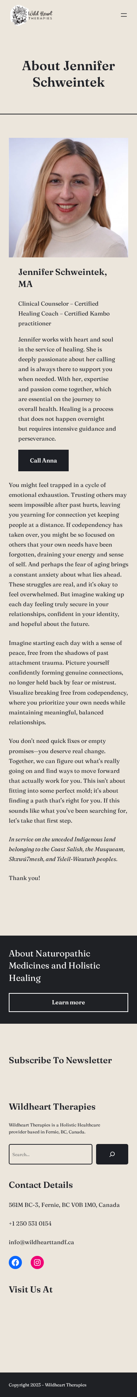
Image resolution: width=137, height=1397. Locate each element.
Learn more (68, 1002)
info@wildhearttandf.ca (41, 1242)
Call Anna (43, 460)
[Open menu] (123, 15)
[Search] (112, 1154)
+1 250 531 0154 (30, 1223)
